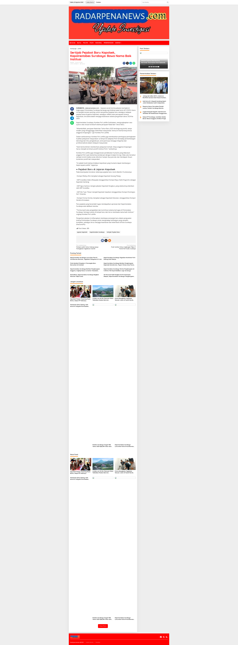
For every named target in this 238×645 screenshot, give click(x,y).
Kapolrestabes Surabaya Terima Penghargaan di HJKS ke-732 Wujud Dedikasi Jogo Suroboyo (119, 269)
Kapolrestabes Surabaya (97, 232)
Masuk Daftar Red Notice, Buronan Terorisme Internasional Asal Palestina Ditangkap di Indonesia (153, 62)
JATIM (71, 63)
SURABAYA (76, 63)
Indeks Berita (89, 642)
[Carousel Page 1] (149, 66)
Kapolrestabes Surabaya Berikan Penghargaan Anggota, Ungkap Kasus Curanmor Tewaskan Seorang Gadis (85, 269)
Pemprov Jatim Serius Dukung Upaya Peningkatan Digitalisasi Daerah (87, 247)
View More (102, 626)
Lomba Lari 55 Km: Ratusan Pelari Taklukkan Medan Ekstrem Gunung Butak (103, 299)
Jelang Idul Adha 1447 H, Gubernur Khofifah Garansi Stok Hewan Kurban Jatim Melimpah (154, 96)
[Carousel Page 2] (152, 66)
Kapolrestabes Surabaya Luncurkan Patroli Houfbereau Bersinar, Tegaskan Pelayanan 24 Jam (86, 258)
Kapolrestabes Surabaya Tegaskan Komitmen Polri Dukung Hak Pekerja (119, 258)
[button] (167, 2)
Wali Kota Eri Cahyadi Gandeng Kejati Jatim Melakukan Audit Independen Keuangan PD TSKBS (154, 102)
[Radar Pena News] (119, 22)
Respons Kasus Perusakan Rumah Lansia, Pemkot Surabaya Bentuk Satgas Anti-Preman (153, 107)
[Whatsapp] (133, 63)
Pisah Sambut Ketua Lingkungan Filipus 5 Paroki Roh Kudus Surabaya (123, 247)
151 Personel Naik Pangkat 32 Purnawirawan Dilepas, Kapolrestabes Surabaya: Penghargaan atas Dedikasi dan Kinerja (119, 275)
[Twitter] (105, 240)
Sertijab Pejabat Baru (113, 232)
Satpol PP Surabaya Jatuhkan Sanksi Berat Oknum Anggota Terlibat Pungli (154, 117)
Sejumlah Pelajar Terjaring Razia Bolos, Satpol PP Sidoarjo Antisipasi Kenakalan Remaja (80, 299)
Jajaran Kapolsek (82, 232)
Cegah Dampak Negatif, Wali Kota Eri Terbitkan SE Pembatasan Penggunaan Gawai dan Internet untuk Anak (155, 112)
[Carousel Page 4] (156, 66)
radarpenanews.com (92, 108)
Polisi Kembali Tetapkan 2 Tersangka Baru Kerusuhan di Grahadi (83, 264)
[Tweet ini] (127, 63)
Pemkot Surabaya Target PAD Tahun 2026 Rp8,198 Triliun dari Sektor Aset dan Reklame (102, 445)
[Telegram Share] (130, 63)
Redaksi (98, 642)
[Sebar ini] (124, 63)
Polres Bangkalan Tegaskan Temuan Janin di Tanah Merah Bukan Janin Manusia (124, 299)
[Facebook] (102, 240)
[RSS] (109, 240)
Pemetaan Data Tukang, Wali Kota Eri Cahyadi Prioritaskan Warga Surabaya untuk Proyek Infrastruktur (79, 305)
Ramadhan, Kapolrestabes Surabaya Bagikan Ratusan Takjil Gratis (84, 275)
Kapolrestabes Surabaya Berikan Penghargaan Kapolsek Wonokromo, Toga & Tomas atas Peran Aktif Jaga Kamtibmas (119, 264)
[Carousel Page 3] (154, 66)
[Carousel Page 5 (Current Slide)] (158, 66)
